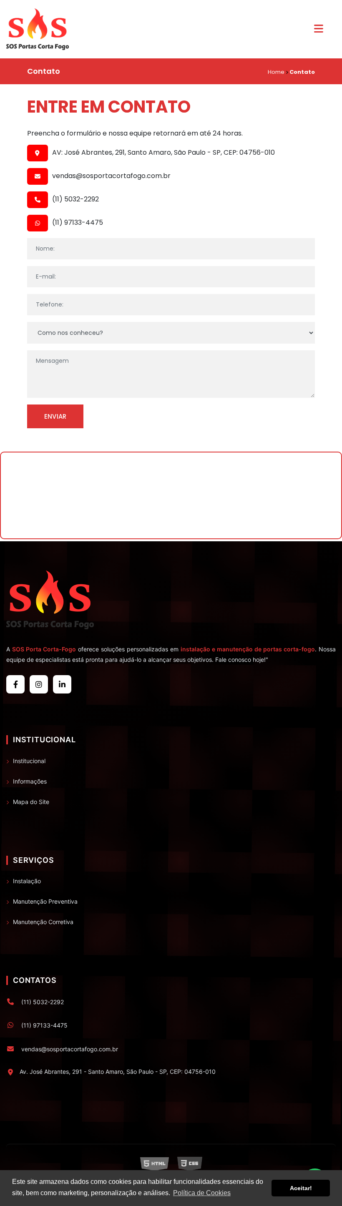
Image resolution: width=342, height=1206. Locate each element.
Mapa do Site (31, 801)
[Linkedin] (62, 684)
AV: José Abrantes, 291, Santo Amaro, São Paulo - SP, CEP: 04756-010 (163, 152)
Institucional (29, 760)
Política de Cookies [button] (202, 1192)
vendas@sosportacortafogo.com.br (111, 176)
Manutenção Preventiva (45, 901)
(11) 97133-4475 (77, 223)
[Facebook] (15, 684)
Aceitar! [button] (301, 1188)
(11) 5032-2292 (75, 199)
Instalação (27, 880)
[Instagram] (39, 684)
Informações (30, 781)
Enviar (55, 416)
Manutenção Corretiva (43, 921)
